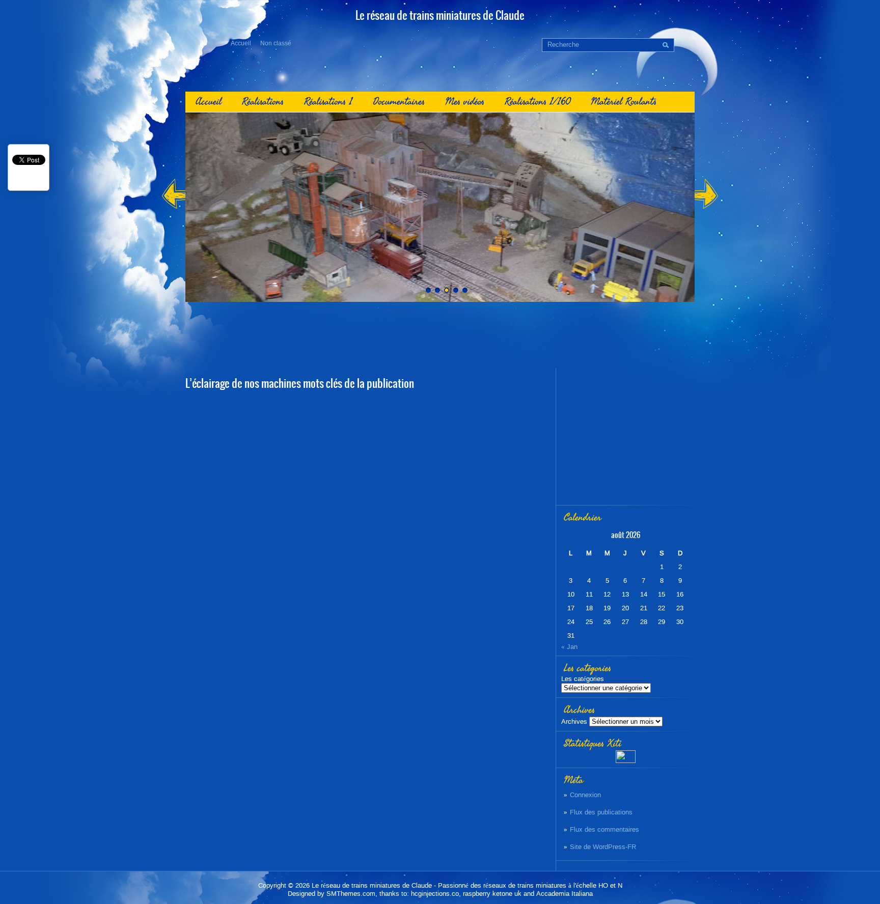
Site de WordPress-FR (603, 847)
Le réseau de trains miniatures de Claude (372, 885)
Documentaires (399, 101)
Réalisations (263, 101)
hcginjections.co (435, 893)
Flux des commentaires (604, 829)
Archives (574, 721)
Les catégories (582, 679)
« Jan (569, 647)
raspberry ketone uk (492, 893)
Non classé (275, 43)
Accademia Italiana (564, 893)
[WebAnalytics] (626, 761)
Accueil (241, 43)
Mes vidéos (464, 101)
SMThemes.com (350, 893)
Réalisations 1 (328, 101)
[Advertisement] (440, 335)
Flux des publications (601, 812)
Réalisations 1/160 (537, 101)
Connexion (585, 795)
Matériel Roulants (623, 101)
